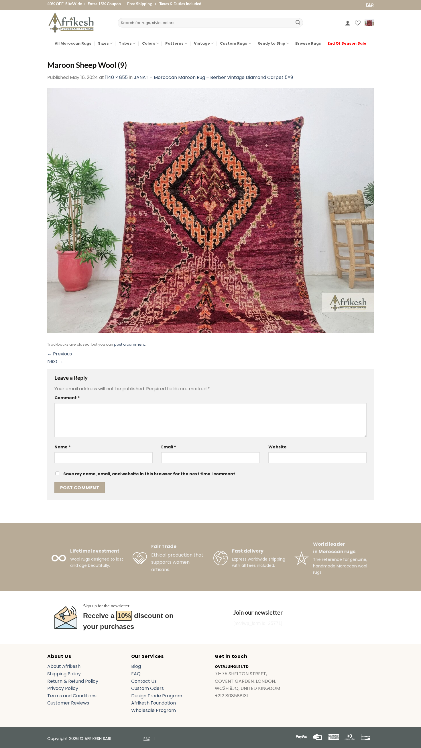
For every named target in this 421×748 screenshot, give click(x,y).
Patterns (174, 43)
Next (55, 361)
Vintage (202, 43)
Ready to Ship (271, 43)
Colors (148, 43)
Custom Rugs (233, 43)
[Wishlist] (358, 23)
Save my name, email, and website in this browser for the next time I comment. (149, 474)
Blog (136, 666)
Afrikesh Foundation (153, 703)
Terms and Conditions (72, 695)
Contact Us (144, 681)
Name (62, 447)
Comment (67, 398)
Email (168, 447)
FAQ (370, 4)
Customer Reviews (68, 703)
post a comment (129, 344)
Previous (59, 354)
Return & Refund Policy (72, 681)
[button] (348, 23)
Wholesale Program (153, 710)
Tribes (125, 43)
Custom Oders (147, 688)
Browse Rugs (308, 43)
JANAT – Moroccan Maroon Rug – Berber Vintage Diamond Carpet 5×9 (213, 77)
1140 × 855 (116, 77)
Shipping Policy (64, 673)
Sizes (103, 43)
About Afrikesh (63, 666)
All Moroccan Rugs (73, 43)
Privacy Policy (62, 688)
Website (277, 447)
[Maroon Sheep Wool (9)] (210, 210)
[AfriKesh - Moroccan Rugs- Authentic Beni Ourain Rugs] (71, 23)
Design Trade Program (156, 695)
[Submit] (298, 23)
